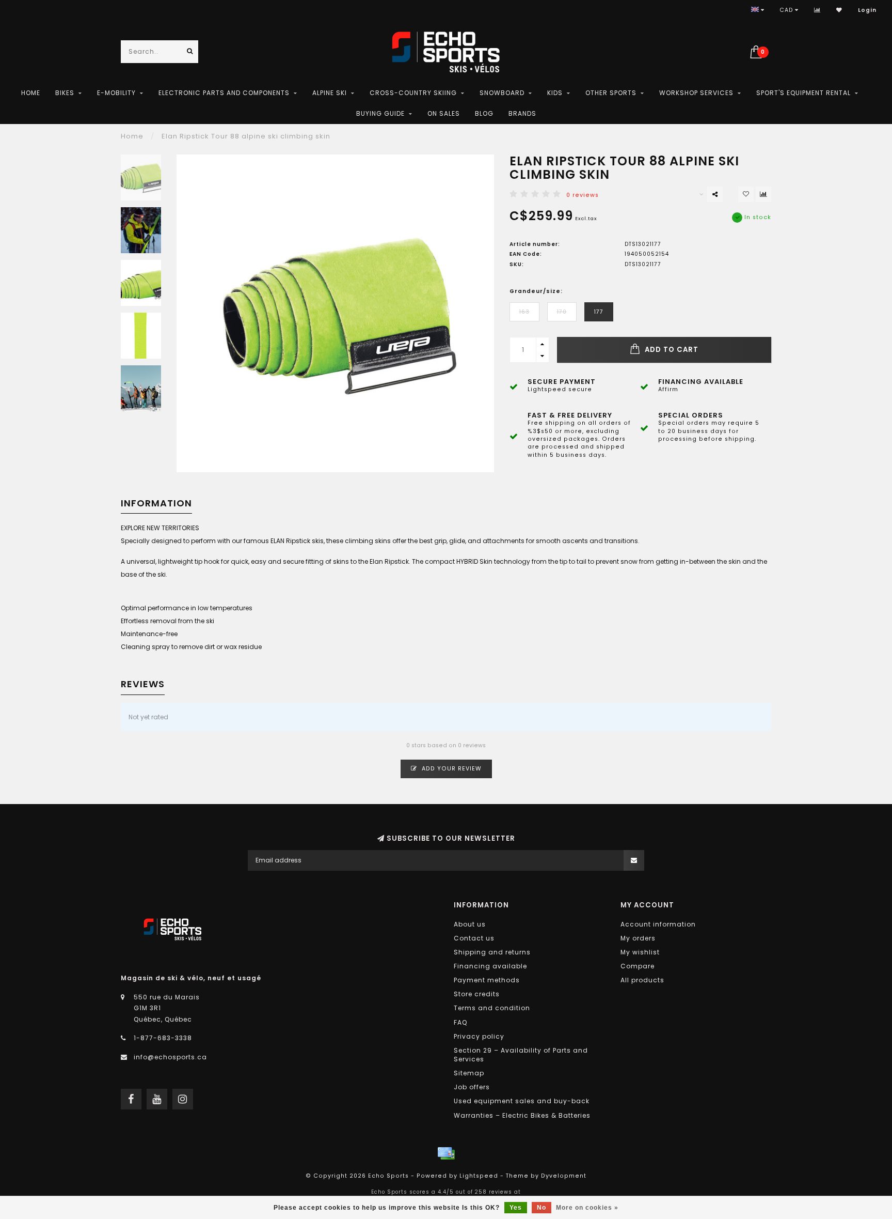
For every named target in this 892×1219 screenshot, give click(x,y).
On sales (443, 113)
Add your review (451, 769)
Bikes (64, 92)
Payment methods (487, 980)
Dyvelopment (563, 1176)
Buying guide (380, 113)
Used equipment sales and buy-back (522, 1101)
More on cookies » (587, 1207)
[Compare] (817, 10)
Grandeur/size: (536, 291)
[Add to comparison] (763, 194)
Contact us (474, 938)
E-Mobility (116, 92)
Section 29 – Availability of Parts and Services (521, 1054)
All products (642, 980)
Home (30, 92)
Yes (515, 1207)
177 (598, 312)
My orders (638, 938)
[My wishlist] (839, 10)
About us (470, 924)
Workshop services (696, 92)
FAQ (460, 1022)
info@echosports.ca (170, 1057)
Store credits (477, 994)
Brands (522, 113)
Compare (637, 966)
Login (867, 10)
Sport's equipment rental (803, 92)
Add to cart (670, 349)
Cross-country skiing (413, 92)
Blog (484, 113)
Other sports (610, 92)
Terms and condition (492, 1008)
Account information (658, 924)
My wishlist (640, 952)
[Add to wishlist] (746, 194)
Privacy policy (479, 1036)
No (541, 1207)
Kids (555, 92)
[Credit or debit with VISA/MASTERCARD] (446, 1153)
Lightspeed (478, 1176)
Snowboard (502, 92)
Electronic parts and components (224, 92)
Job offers (472, 1087)
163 (524, 312)
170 (562, 312)
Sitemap (469, 1073)
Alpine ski (329, 92)
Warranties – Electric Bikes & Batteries (522, 1115)
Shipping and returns (492, 952)
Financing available (490, 966)
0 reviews (582, 195)
